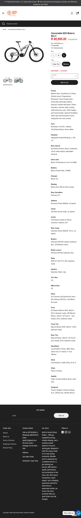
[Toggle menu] (3, 13)
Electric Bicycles (58, 48)
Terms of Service (8, 440)
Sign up (61, 415)
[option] (24, 53)
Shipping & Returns (9, 444)
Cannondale (56, 45)
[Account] (72, 12)
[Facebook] (63, 432)
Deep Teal (56, 64)
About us (6, 436)
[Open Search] (3, 23)
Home (4, 29)
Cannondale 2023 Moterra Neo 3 (16, 29)
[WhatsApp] (69, 432)
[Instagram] (66, 432)
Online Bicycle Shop (18, 512)
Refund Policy (7, 447)
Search (5, 433)
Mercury (66, 64)
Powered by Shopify (29, 512)
